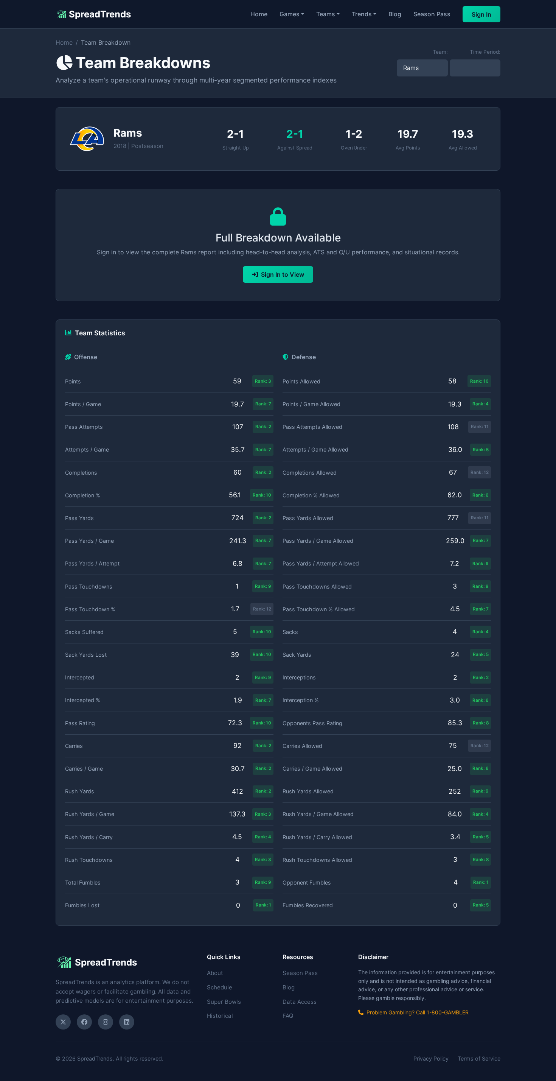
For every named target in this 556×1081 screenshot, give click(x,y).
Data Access (300, 1001)
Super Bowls (224, 1001)
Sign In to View (282, 274)
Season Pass (431, 14)
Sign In (481, 14)
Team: (440, 52)
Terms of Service (479, 1058)
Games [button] (290, 14)
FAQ (288, 1015)
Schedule (219, 987)
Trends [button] (362, 14)
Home (258, 14)
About (215, 973)
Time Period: (485, 52)
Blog (394, 14)
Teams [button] (325, 14)
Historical (220, 1015)
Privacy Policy (431, 1058)
